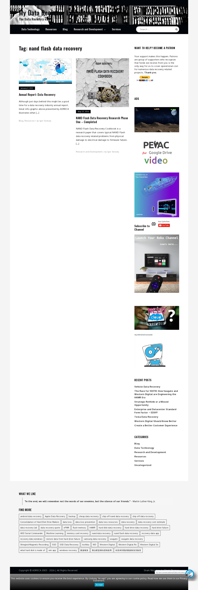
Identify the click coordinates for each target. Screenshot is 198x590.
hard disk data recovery (110, 527)
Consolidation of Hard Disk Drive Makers (39, 522)
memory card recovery (77, 533)
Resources (51, 29)
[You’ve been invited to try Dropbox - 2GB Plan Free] (156, 318)
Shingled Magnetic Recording (34, 544)
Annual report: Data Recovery (37, 94)
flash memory (79, 527)
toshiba (85, 544)
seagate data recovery (132, 539)
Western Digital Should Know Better (155, 421)
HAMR (92, 527)
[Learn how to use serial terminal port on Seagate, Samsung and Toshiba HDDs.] (156, 350)
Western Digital (107, 544)
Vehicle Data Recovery (147, 386)
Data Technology (31, 29)
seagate (114, 539)
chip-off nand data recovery (115, 516)
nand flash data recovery (126, 533)
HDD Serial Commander (31, 533)
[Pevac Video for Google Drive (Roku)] (156, 152)
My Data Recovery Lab (47, 12)
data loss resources (108, 522)
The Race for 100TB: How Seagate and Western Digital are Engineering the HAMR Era (156, 394)
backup (72, 516)
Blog (65, 29)
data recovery (128, 522)
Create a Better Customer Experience (156, 425)
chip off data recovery (143, 516)
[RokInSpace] (156, 119)
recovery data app (150, 533)
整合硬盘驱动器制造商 (102, 550)
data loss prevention (85, 522)
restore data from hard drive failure (63, 539)
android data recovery (30, 516)
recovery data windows (31, 539)
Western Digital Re (128, 544)
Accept (99, 585)
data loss (67, 522)
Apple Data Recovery (55, 516)
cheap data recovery (89, 516)
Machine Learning (54, 533)
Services (116, 29)
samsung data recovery (95, 539)
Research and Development (88, 29)
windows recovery (68, 550)
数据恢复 (84, 550)
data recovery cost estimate (151, 522)
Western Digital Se (149, 544)
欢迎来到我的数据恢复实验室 (128, 550)
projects (138, 72)
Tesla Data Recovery (146, 416)
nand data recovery (101, 533)
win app (52, 550)
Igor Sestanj (45, 121)
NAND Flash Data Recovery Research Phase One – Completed (102, 120)
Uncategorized (142, 465)
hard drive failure (160, 527)
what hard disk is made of (32, 550)
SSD (54, 544)
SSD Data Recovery (69, 544)
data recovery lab (28, 527)
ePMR (66, 527)
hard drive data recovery (136, 527)
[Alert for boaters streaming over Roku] (156, 194)
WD (94, 544)
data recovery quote (50, 527)
